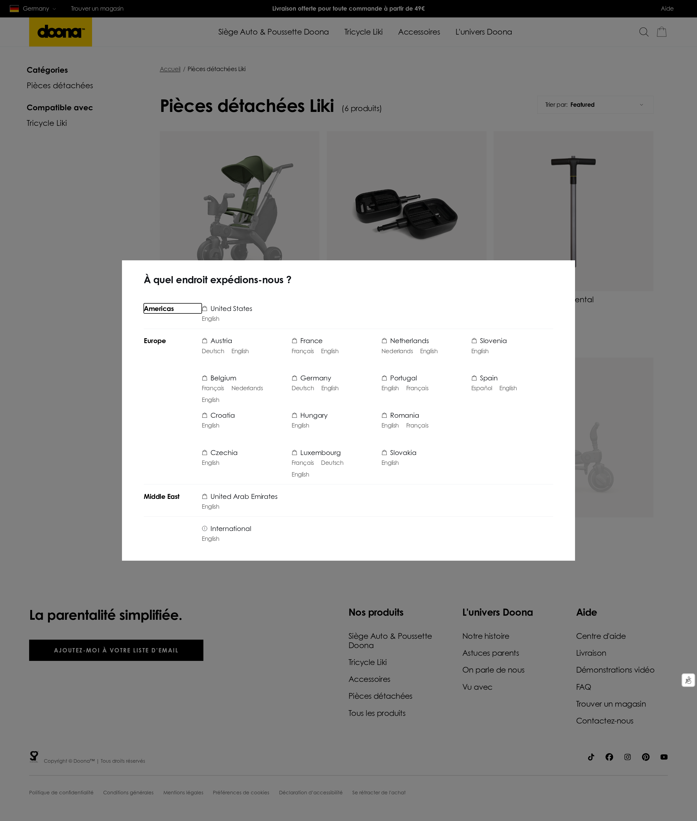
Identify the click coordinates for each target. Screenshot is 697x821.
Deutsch (213, 351)
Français (213, 388)
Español (481, 388)
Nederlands (247, 388)
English (210, 319)
